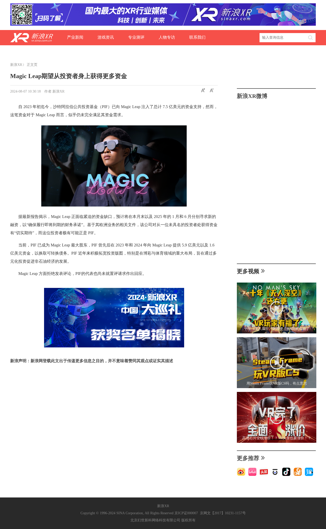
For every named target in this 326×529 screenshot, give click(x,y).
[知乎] (309, 475)
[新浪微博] (241, 475)
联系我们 (197, 37)
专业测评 (136, 37)
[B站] (252, 475)
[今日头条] (264, 475)
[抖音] (286, 475)
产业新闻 (75, 37)
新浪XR (16, 65)
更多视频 (248, 271)
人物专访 (167, 37)
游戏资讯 (106, 37)
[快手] (297, 475)
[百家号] (275, 475)
